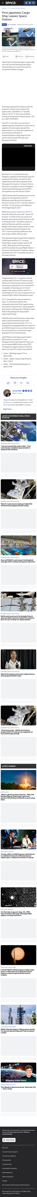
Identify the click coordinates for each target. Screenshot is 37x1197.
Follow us (20, 56)
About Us (5, 1147)
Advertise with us (7, 1172)
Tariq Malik (12, 24)
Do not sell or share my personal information (16, 1185)
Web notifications (7, 1176)
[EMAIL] (31, 391)
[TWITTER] (26, 391)
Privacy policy (6, 1160)
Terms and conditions (9, 1156)
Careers (4, 1181)
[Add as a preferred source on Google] (9, 1140)
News (4, 24)
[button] (33, 3)
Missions (4, 8)
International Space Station (17, 8)
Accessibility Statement (9, 1168)
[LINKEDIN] (29, 391)
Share (6, 56)
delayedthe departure (16, 212)
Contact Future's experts (10, 1152)
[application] (18, 157)
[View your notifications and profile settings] (30, 3)
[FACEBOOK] (23, 391)
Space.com (9, 402)
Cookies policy (7, 1164)
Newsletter (31, 56)
